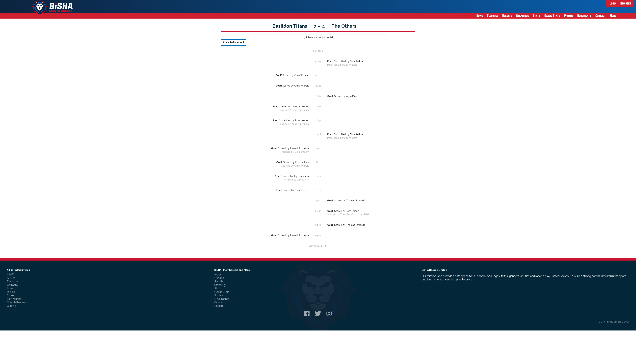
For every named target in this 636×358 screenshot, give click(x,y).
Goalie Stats (552, 15)
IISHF (10, 274)
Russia (11, 292)
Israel (10, 288)
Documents (584, 15)
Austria (11, 278)
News (480, 15)
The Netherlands (17, 302)
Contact (600, 15)
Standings (522, 15)
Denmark (12, 281)
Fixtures (492, 15)
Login (613, 3)
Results (507, 15)
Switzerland (14, 298)
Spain (10, 295)
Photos (568, 15)
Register (625, 3)
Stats (536, 15)
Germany (12, 285)
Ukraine (11, 305)
